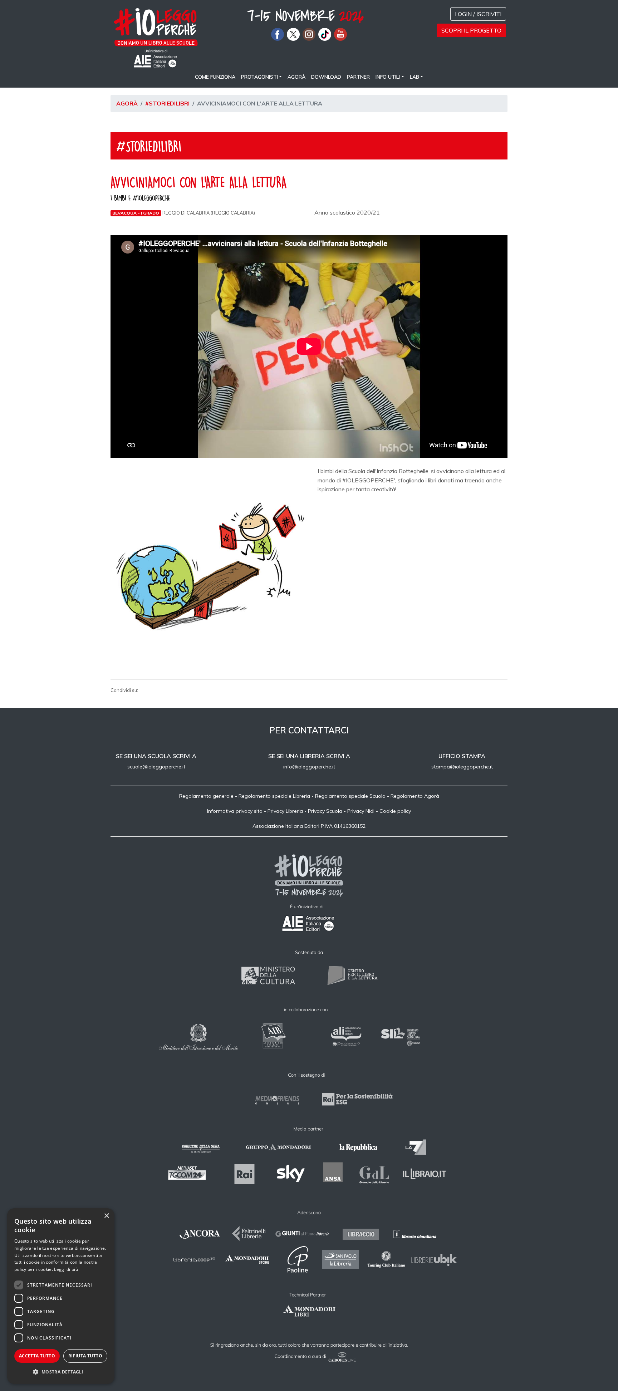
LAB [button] (414, 77)
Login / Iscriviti (478, 14)
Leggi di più (66, 1269)
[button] (60, 1372)
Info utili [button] (388, 77)
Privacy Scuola (325, 811)
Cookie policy (395, 811)
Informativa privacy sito (235, 811)
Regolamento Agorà (415, 796)
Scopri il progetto (471, 30)
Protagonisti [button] (259, 77)
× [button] (106, 1216)
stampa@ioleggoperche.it (462, 766)
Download (326, 77)
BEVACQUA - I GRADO (135, 213)
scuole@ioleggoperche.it (156, 766)
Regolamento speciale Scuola (350, 796)
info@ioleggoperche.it (309, 766)
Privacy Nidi (360, 811)
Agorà (296, 77)
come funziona (215, 77)
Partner (358, 77)
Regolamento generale (206, 796)
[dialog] (60, 1296)
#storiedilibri (167, 103)
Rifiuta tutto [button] (85, 1356)
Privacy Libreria (285, 811)
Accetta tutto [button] (37, 1356)
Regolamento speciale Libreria (274, 796)
